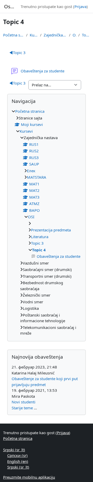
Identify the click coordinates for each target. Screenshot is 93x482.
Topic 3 (17, 52)
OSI (74, 34)
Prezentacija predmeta (51, 229)
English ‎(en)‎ (17, 461)
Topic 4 (86, 34)
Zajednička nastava (55, 34)
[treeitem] (46, 222)
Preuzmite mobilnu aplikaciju (29, 477)
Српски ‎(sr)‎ (17, 455)
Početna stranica (13, 34)
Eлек (31, 170)
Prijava (80, 6)
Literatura (39, 236)
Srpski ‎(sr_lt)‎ (14, 449)
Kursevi (34, 34)
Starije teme (22, 407)
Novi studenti (23, 401)
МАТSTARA (36, 177)
